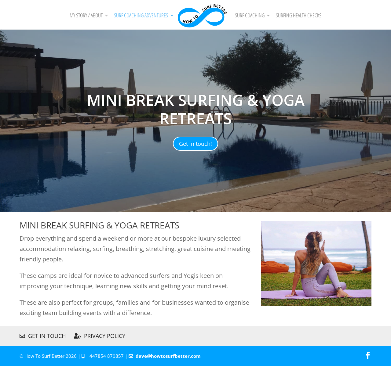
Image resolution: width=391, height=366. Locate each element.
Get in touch (45, 335)
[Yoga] (316, 304)
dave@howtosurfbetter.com (168, 356)
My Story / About (86, 16)
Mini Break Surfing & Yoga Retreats (196, 109)
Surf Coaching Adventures (141, 16)
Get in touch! (195, 143)
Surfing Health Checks (298, 16)
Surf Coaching (250, 16)
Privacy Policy (103, 335)
